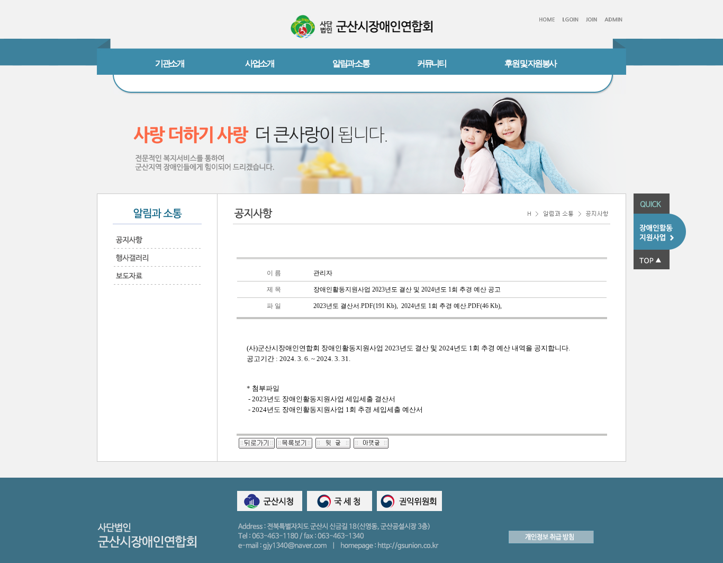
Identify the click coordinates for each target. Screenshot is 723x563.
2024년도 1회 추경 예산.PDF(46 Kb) (450, 306)
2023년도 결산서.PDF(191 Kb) (354, 306)
